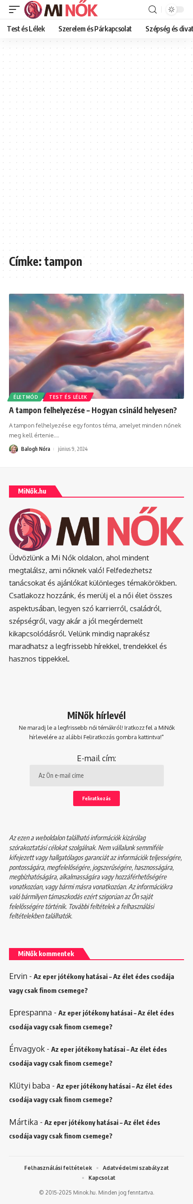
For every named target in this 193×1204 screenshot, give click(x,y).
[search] (152, 10)
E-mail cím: (96, 758)
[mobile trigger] (16, 9)
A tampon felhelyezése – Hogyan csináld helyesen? (93, 410)
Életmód (26, 397)
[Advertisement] (96, 150)
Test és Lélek (68, 397)
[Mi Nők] (61, 9)
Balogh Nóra (35, 448)
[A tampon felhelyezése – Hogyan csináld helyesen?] (96, 346)
